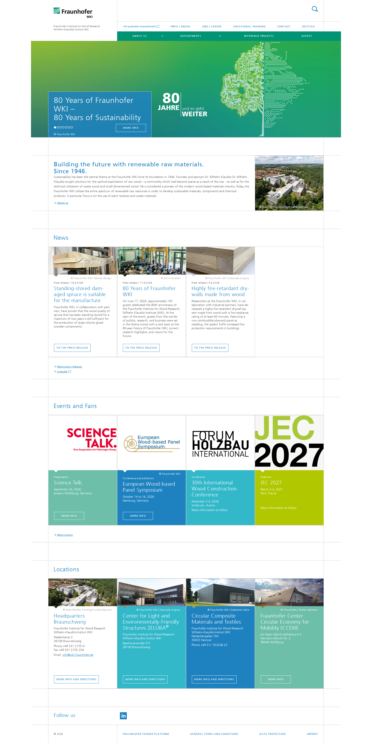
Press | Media (180, 26)
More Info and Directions (76, 679)
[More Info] (82, 443)
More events (65, 534)
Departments (190, 35)
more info (131, 127)
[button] (55, 127)
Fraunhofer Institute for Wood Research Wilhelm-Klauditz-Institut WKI (77, 28)
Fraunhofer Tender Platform (146, 733)
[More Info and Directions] (82, 593)
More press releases (69, 366)
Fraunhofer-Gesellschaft (140, 26)
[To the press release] (82, 262)
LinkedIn (62, 371)
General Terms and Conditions (214, 733)
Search (314, 8)
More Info (69, 515)
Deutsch (308, 26)
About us (139, 35)
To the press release (72, 347)
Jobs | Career (212, 26)
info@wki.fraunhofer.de (77, 655)
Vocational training (249, 26)
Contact (283, 26)
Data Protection (272, 733)
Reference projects (259, 35)
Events (307, 35)
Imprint (312, 733)
